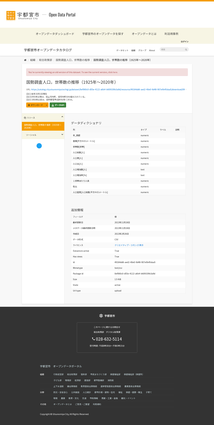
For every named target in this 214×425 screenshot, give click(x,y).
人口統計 (87, 392)
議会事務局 (72, 386)
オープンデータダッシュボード (55, 34)
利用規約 (97, 404)
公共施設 (75, 392)
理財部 (84, 374)
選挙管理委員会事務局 (111, 386)
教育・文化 (74, 398)
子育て (149, 392)
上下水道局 (58, 386)
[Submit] (186, 49)
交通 (84, 398)
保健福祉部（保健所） (134, 374)
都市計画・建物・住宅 (104, 392)
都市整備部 (99, 380)
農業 (63, 398)
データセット (122, 50)
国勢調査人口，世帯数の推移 (73, 60)
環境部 (68, 380)
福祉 (120, 392)
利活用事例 (171, 34)
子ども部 (57, 380)
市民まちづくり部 (98, 374)
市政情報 (94, 398)
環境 (55, 398)
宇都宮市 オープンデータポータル (61, 366)
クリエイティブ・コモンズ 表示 (129, 245)
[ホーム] (25, 60)
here (115, 72)
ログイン (185, 41)
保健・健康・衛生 (134, 392)
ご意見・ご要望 (82, 404)
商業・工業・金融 (109, 398)
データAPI (59, 105)
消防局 (111, 380)
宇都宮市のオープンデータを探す (103, 34)
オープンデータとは (144, 34)
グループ (142, 50)
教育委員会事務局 (89, 386)
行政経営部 (58, 374)
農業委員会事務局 (132, 386)
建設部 (87, 380)
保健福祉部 (115, 374)
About (152, 50)
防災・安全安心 (60, 392)
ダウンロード (36, 105)
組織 (133, 50)
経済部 (78, 380)
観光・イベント (128, 398)
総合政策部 (45, 60)
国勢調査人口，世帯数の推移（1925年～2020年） (122, 60)
